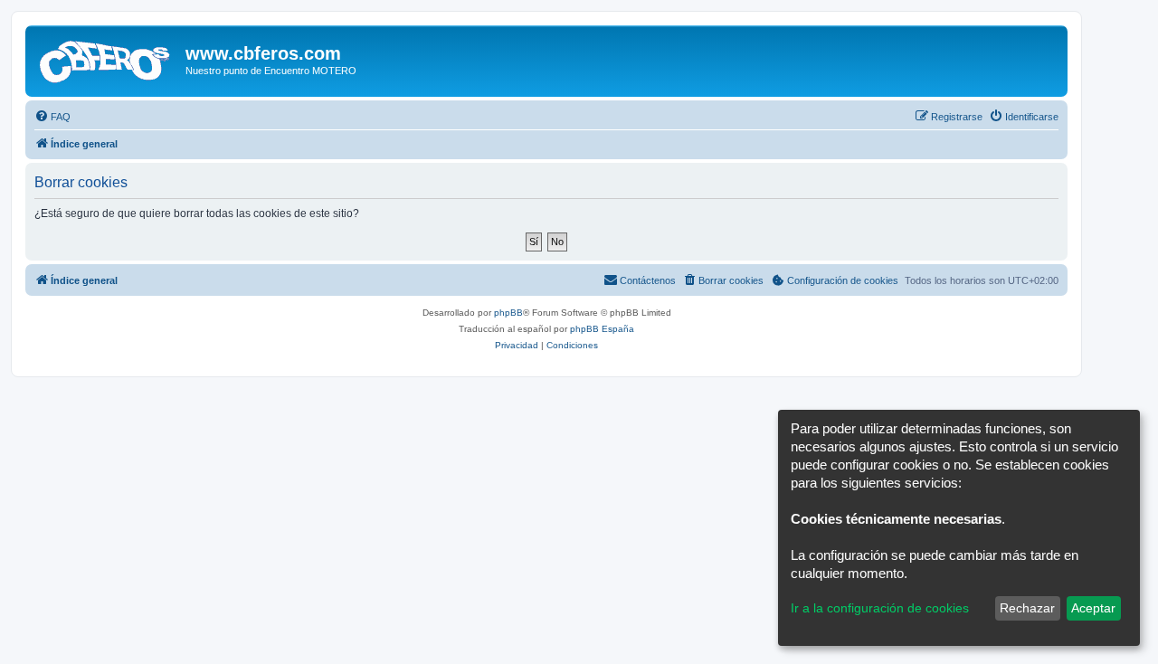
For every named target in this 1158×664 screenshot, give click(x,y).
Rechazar (1027, 608)
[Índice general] (107, 59)
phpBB (508, 313)
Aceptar (1093, 608)
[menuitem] (52, 117)
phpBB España (602, 329)
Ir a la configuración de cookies (880, 608)
